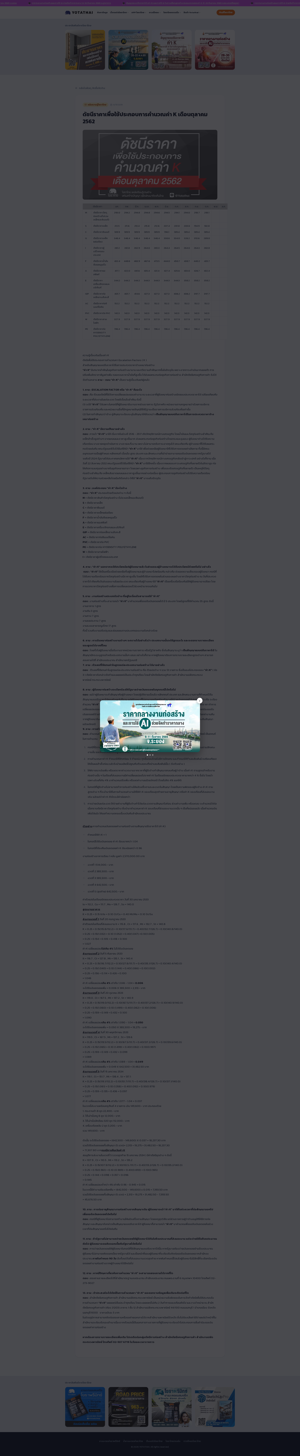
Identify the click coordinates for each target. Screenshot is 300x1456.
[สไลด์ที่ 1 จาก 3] (147, 755)
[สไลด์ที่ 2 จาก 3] (150, 755)
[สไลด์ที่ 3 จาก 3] (152, 755)
